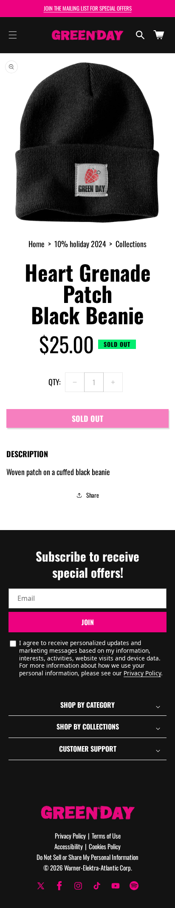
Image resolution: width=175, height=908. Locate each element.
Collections (131, 243)
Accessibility (68, 846)
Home (36, 243)
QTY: (54, 381)
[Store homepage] (87, 812)
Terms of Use (106, 835)
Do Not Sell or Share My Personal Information (87, 857)
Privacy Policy (142, 673)
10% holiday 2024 (80, 243)
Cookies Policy (105, 846)
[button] (12, 35)
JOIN (88, 622)
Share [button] (92, 494)
